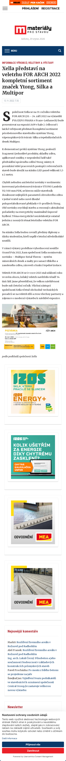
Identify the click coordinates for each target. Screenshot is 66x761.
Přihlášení (30, 8)
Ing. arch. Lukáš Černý (21, 658)
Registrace (50, 8)
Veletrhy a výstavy (40, 62)
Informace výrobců (14, 62)
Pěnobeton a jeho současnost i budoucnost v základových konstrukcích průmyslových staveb (32, 662)
